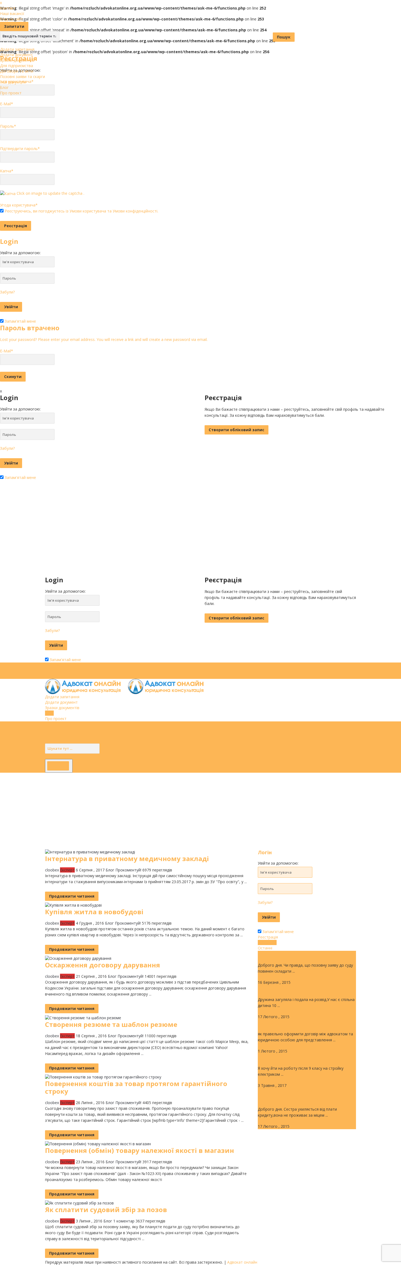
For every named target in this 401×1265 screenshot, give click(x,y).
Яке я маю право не (283, 1057)
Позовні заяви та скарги (22, 76)
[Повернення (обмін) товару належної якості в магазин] (98, 1143)
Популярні (267, 942)
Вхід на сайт (11, 19)
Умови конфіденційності (135, 211)
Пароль (8, 126)
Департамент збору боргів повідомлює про (292, 1094)
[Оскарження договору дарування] (78, 958)
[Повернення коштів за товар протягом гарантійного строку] (103, 1076)
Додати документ (16, 54)
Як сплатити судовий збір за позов (106, 1209)
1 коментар (123, 1221)
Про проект (11, 92)
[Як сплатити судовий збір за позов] (79, 1202)
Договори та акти (16, 71)
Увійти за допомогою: (20, 252)
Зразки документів (17, 60)
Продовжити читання (71, 896)
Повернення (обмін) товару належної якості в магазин (139, 1150)
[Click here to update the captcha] (8, 194)
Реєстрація (268, 937)
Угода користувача (19, 205)
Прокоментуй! (128, 870)
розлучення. (273, 988)
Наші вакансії (12, 13)
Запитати (14, 26)
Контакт (8, 8)
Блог (4, 87)
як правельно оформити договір (300, 1023)
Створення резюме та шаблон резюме (111, 1024)
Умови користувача (88, 211)
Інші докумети (13, 82)
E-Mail (6, 103)
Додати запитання (17, 49)
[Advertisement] (163, 811)
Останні (265, 948)
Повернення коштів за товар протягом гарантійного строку (136, 1087)
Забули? (7, 292)
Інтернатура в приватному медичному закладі (127, 858)
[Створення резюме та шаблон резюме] (83, 1017)
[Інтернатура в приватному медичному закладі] (90, 851)
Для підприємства (16, 65)
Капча (6, 170)
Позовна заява (277, 954)
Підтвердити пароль (20, 148)
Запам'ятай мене (20, 321)
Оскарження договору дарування (102, 964)
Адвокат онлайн (242, 1262)
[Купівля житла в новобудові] (73, 904)
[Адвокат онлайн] (127, 686)
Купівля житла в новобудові (94, 911)
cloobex (52, 870)
